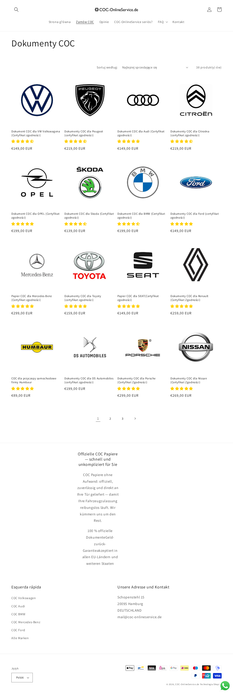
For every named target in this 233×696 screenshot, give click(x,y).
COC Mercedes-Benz (25, 622)
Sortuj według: (107, 67)
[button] (16, 10)
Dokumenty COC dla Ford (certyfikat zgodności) (194, 215)
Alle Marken (20, 638)
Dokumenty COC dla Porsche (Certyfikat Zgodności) (136, 380)
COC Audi (18, 606)
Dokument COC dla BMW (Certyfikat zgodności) (141, 215)
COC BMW (18, 614)
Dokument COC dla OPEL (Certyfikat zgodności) (35, 215)
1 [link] (98, 418)
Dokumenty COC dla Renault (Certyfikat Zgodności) (189, 298)
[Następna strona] (135, 419)
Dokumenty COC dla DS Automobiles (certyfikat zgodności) (88, 380)
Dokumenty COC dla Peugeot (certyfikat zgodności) (83, 133)
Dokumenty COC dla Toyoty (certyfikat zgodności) (82, 298)
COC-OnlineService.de (187, 684)
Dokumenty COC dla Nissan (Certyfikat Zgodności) (188, 380)
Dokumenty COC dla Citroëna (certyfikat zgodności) (190, 133)
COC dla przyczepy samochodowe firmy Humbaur (33, 380)
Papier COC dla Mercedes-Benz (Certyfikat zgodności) (31, 298)
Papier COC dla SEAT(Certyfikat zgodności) (138, 298)
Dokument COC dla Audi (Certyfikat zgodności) (141, 133)
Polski (20, 677)
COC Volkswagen (23, 598)
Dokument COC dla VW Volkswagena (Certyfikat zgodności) (35, 133)
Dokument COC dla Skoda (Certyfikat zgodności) (89, 215)
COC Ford (18, 630)
